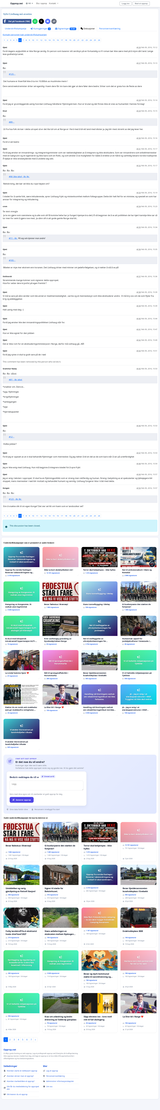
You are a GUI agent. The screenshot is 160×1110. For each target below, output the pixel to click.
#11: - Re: (13, 238)
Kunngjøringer (41, 28)
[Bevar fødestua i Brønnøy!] (60, 595)
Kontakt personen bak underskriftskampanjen (25, 34)
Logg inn (126, 3)
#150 (139, 488)
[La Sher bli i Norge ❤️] (60, 698)
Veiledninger (10, 1066)
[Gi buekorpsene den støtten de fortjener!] (138, 597)
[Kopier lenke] (54, 21)
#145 (139, 368)
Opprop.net (16, 3)
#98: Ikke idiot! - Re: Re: (19, 176)
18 (66, 40)
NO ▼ (30, 3)
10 (33, 40)
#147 (139, 453)
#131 (139, 149)
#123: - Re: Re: (15, 499)
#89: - (11, 122)
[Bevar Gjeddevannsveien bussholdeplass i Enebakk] (100, 665)
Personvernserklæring (109, 28)
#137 (139, 276)
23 (87, 40)
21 (78, 40)
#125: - (12, 74)
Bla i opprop (41, 3)
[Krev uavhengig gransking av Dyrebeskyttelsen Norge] (60, 631)
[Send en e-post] (47, 21)
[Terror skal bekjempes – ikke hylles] (100, 561)
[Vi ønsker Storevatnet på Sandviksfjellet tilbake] (22, 734)
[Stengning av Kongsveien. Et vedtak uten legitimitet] (22, 597)
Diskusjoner (89, 28)
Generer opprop (23, 800)
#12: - (11, 436)
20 (74, 40)
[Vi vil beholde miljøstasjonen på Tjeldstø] (138, 665)
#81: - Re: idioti (15, 379)
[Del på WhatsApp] (35, 21)
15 (54, 40)
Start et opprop (141, 3)
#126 (139, 47)
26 (99, 40)
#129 (139, 111)
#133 (139, 192)
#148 (139, 463)
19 (70, 40)
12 (41, 40)
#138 (139, 292)
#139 (139, 306)
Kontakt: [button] (53, 3)
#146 (139, 426)
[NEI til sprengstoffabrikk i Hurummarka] (60, 665)
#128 (139, 100)
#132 (139, 165)
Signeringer (66, 28)
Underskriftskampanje (15, 28)
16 (58, 40)
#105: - (12, 260)
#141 (139, 329)
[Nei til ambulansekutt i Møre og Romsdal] (138, 562)
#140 (139, 318)
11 (37, 40)
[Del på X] (41, 21)
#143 (139, 351)
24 (91, 40)
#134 (139, 206)
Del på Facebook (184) (19, 21)
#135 (139, 227)
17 (62, 40)
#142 (139, 340)
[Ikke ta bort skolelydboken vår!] (60, 561)
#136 (139, 249)
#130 (139, 138)
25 (95, 40)
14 (49, 40)
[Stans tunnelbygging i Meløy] (100, 595)
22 (83, 40)
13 (45, 40)
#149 (139, 474)
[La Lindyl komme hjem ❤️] (22, 664)
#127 (139, 63)
